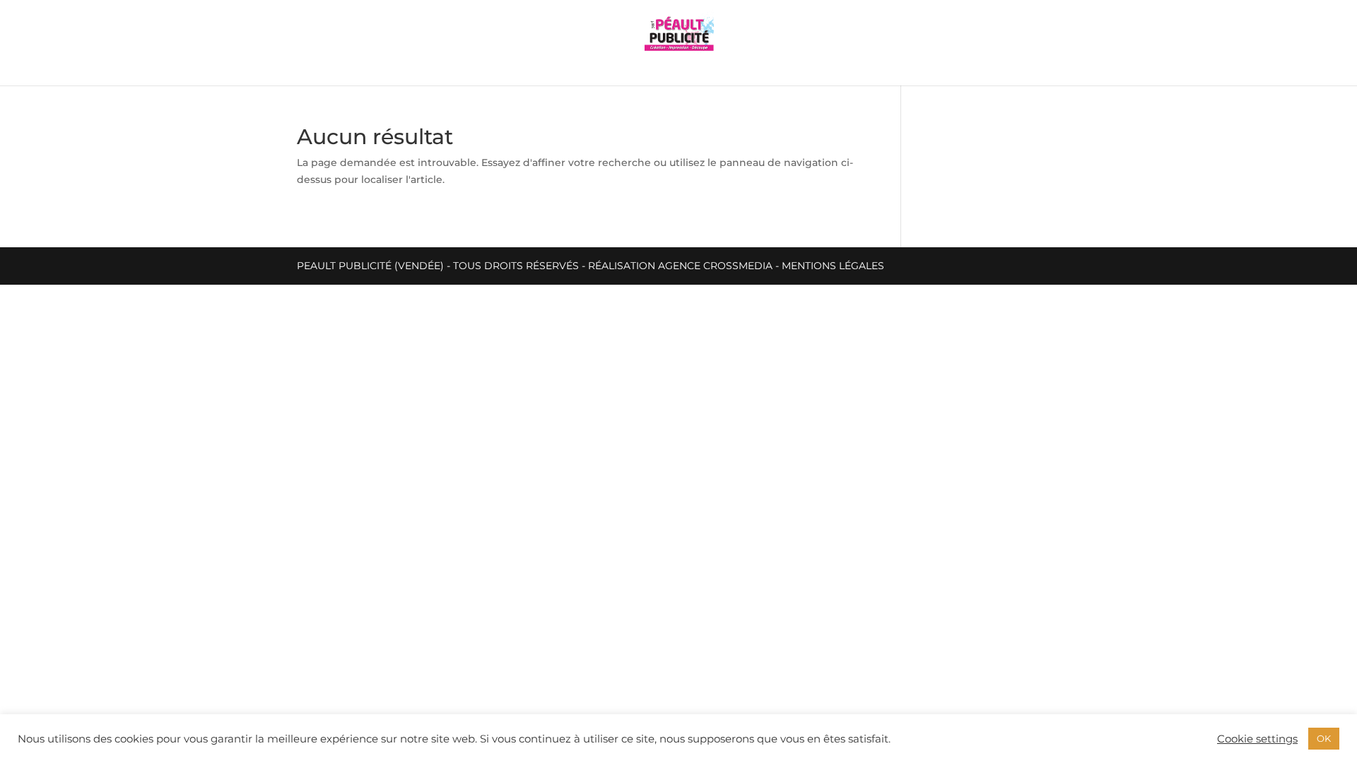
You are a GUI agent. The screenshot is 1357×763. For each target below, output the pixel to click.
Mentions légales (833, 265)
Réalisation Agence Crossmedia (680, 265)
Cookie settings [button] (1257, 739)
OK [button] (1324, 738)
